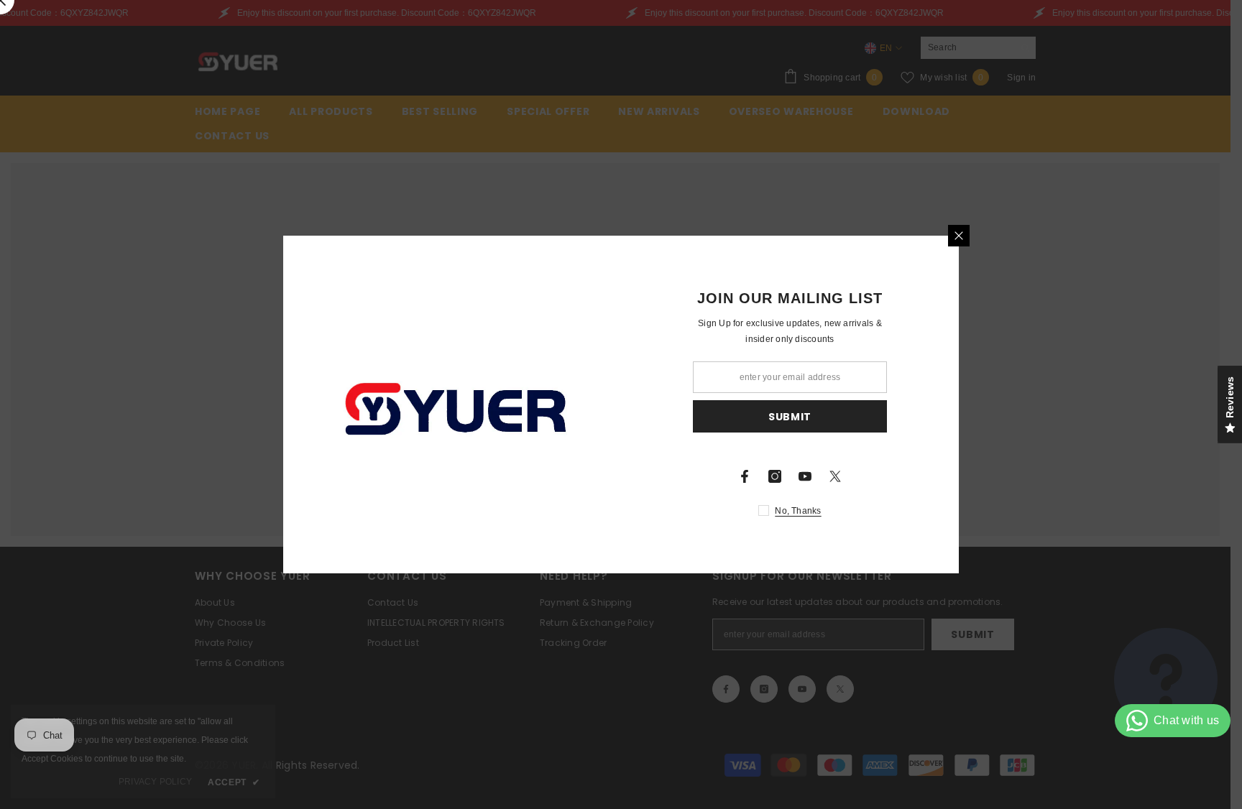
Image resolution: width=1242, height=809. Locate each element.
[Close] (959, 235)
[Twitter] (835, 476)
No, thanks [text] (798, 511)
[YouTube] (805, 476)
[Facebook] (745, 476)
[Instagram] (775, 476)
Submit (789, 417)
